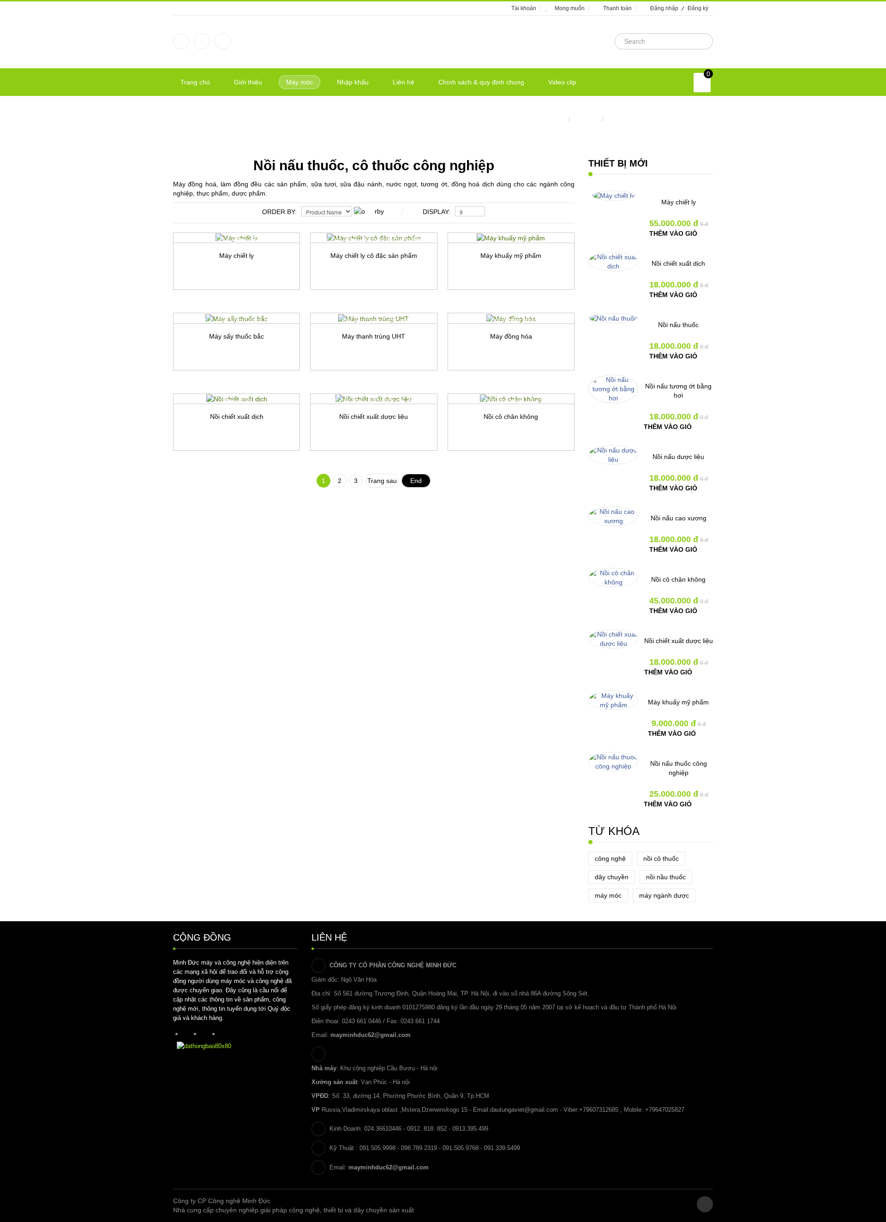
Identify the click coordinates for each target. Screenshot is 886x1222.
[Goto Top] (705, 1204)
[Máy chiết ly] (613, 196)
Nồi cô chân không (511, 416)
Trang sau (382, 480)
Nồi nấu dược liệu (678, 456)
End (416, 480)
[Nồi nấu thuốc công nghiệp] (613, 761)
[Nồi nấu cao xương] (613, 516)
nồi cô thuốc (661, 858)
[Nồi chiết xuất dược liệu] (613, 639)
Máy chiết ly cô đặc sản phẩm (373, 255)
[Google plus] (202, 41)
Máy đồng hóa (511, 336)
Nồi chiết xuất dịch (236, 416)
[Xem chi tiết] (267, 305)
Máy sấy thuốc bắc (236, 336)
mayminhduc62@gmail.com (370, 1034)
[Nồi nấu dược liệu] (613, 455)
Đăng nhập (664, 8)
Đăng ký (698, 8)
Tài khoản (523, 8)
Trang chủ (551, 119)
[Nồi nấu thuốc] (613, 318)
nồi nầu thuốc (666, 877)
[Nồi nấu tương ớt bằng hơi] (613, 389)
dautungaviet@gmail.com (524, 1109)
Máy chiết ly (236, 255)
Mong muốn (570, 8)
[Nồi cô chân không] (613, 577)
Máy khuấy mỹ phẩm (510, 255)
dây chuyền (612, 877)
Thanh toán (617, 8)
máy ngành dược (664, 895)
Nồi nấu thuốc (678, 324)
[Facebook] (181, 41)
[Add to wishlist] (202, 305)
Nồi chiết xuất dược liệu (373, 416)
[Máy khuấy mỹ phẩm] (613, 700)
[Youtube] (223, 41)
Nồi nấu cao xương (678, 518)
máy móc (608, 895)
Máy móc (586, 119)
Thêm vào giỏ (673, 233)
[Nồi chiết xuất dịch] (613, 261)
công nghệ (610, 858)
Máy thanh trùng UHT (373, 336)
